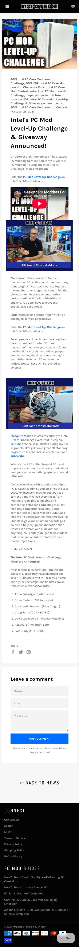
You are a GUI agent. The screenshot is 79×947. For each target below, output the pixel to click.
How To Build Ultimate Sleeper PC (26, 887)
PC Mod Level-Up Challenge (42, 177)
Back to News (41, 783)
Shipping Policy (14, 850)
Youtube (16, 444)
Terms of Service (15, 838)
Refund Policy (13, 856)
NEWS (8, 832)
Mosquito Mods (21, 436)
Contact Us (11, 820)
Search (8, 826)
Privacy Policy (13, 844)
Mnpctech (18, 926)
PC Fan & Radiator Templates (23, 893)
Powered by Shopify (35, 926)
